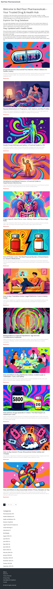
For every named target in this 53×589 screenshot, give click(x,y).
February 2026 (7, 552)
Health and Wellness (9, 519)
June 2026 (6, 541)
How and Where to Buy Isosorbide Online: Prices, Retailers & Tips (26, 490)
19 (15, 504)
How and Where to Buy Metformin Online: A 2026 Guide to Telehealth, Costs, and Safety (24, 375)
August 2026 (7, 536)
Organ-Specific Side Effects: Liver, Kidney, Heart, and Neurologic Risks (25, 220)
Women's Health (8, 522)
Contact (5, 582)
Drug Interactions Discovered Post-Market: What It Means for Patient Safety (25, 70)
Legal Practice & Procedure (10, 525)
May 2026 (6, 544)
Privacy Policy (6, 578)
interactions (7, 530)
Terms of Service (7, 576)
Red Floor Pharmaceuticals (10, 2)
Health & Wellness (8, 516)
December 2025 (8, 558)
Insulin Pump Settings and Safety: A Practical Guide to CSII (24, 145)
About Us (5, 573)
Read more (6, 78)
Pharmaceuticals (8, 513)
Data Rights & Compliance (9, 580)
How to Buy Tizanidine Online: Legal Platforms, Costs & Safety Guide (25, 297)
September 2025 (8, 566)
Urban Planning (7, 527)
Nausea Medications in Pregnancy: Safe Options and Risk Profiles (26, 109)
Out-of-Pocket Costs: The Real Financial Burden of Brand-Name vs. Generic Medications (25, 257)
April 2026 (6, 547)
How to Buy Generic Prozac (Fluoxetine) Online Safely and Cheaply (23, 453)
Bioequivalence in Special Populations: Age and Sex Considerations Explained (21, 336)
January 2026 (7, 555)
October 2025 (7, 563)
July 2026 (6, 538)
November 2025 (8, 560)
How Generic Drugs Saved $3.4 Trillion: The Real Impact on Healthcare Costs (24, 413)
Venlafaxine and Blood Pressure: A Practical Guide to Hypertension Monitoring (22, 182)
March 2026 (7, 549)
